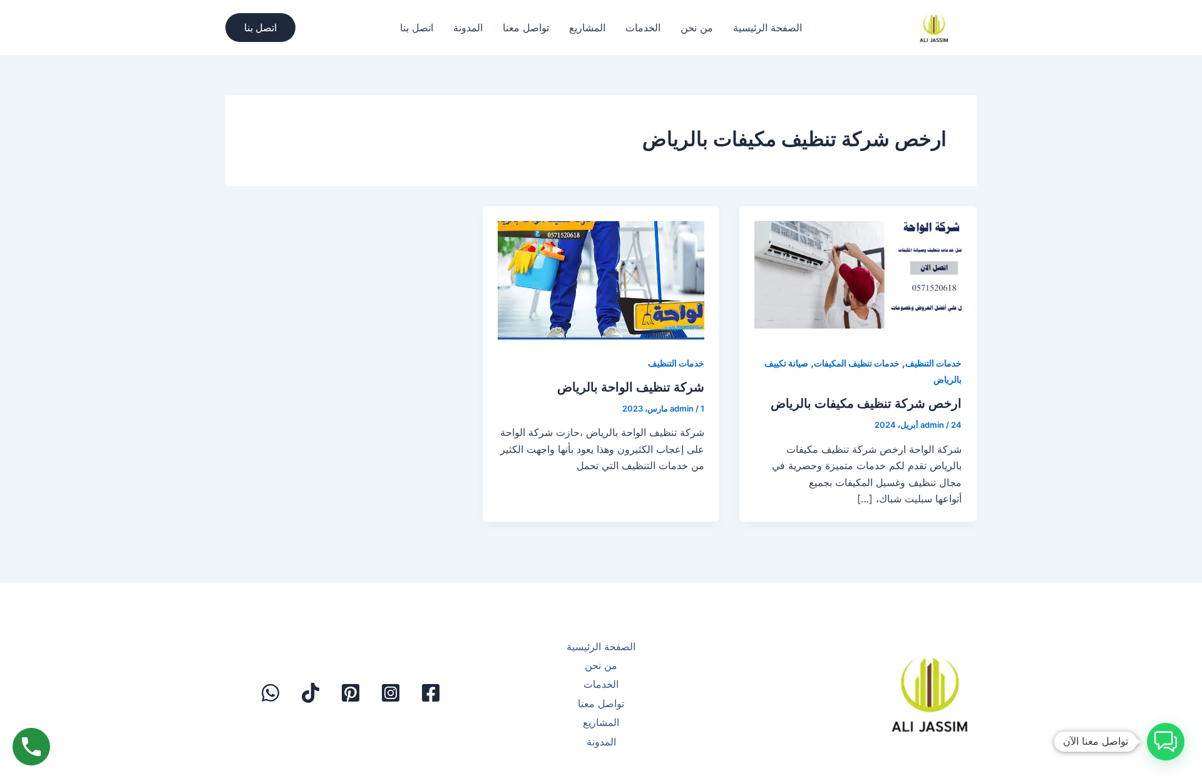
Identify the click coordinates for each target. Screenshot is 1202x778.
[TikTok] (310, 693)
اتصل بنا (416, 27)
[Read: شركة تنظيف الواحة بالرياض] (601, 273)
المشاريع (587, 27)
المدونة (468, 27)
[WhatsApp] (270, 693)
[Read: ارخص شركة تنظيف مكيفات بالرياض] (858, 273)
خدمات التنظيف (933, 363)
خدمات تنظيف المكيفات (857, 363)
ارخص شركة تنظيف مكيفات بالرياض (866, 403)
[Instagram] (391, 693)
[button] (260, 27)
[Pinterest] (351, 693)
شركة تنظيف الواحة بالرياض (630, 387)
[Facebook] (431, 693)
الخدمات (642, 27)
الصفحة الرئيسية (767, 27)
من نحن (697, 27)
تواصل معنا (526, 27)
